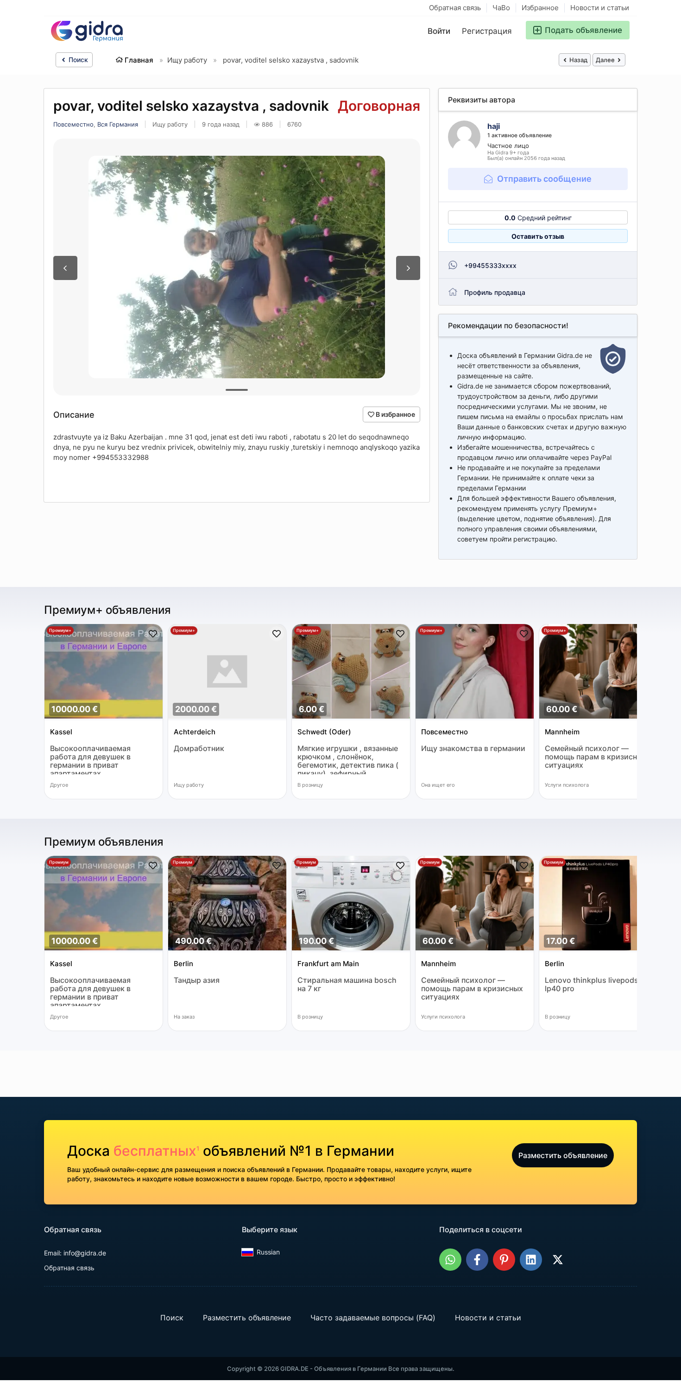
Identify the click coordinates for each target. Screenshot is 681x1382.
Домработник (199, 748)
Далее (606, 60)
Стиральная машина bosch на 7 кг (347, 984)
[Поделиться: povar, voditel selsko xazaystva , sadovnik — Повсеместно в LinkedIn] (531, 1259)
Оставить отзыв (537, 236)
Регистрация (487, 31)
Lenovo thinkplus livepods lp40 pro (591, 984)
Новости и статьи (599, 7)
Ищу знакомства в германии (473, 748)
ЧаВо (501, 7)
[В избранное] (152, 633)
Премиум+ (60, 630)
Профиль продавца (494, 292)
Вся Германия (117, 124)
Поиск (77, 60)
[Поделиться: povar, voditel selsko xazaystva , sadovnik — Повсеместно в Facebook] (477, 1259)
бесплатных (156, 1150)
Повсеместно (73, 124)
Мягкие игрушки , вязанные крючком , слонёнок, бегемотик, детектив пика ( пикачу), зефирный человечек (347, 759)
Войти (439, 31)
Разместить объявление (562, 1155)
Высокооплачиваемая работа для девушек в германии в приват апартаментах (90, 759)
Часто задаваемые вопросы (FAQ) (372, 1317)
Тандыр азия (197, 980)
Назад (577, 60)
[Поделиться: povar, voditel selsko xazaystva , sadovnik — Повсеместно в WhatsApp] (450, 1259)
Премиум (59, 862)
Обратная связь (455, 7)
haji (493, 126)
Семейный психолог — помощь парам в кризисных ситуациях (596, 757)
